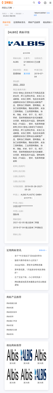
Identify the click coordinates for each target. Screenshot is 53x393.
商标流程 (17, 219)
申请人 (16, 194)
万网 (11, 13)
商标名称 (17, 58)
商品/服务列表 (19, 89)
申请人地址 (18, 203)
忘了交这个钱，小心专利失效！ (28, 277)
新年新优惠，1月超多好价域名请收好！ (30, 271)
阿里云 (4, 13)
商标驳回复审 (12, 312)
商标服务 (19, 13)
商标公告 (17, 234)
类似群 (16, 81)
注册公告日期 (19, 181)
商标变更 (10, 325)
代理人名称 (18, 211)
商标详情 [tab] (6, 22)
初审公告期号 (19, 166)
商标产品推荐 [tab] (34, 22)
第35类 (27, 73)
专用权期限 (18, 186)
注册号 (27, 58)
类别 (26, 70)
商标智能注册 (12, 303)
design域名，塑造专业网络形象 (29, 265)
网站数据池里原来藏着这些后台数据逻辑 (30, 283)
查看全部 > (42, 250)
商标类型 (17, 70)
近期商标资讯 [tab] (19, 22)
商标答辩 (10, 316)
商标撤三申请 (12, 321)
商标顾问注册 (12, 330)
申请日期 (38, 70)
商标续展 (10, 308)
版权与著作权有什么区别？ (26, 260)
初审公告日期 (19, 171)
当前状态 (38, 58)
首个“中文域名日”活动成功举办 (28, 256)
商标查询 (10, 334)
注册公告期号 (19, 176)
